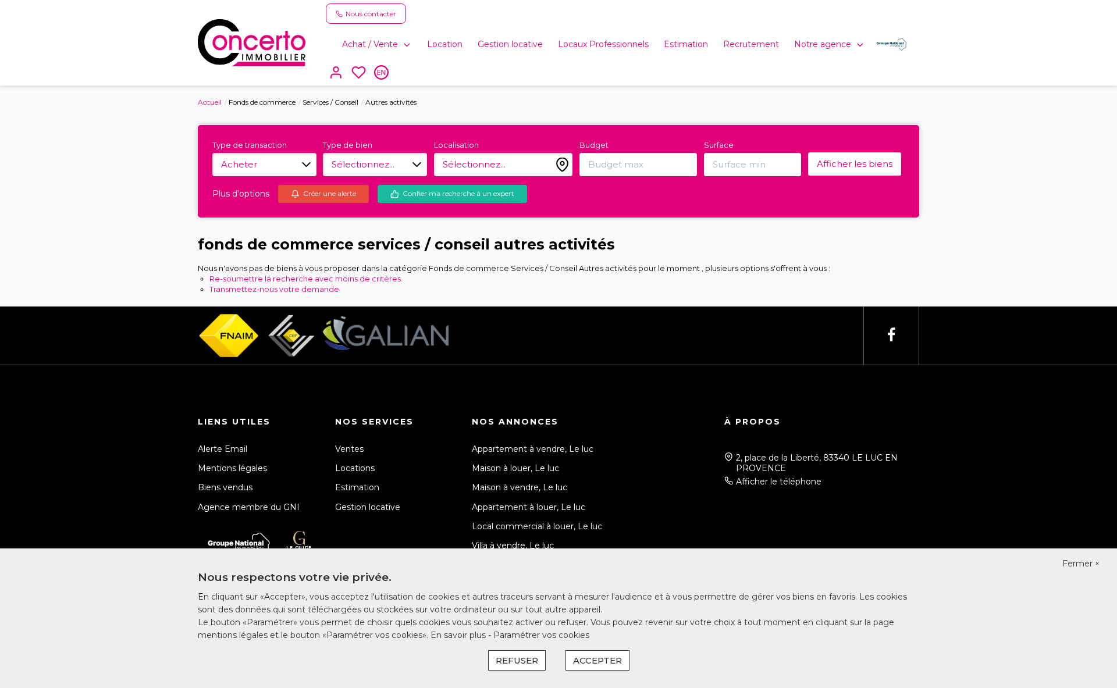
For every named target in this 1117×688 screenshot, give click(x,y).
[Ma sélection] (358, 73)
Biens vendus (225, 487)
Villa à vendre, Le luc (513, 545)
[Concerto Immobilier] (251, 42)
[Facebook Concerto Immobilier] (891, 335)
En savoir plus (459, 635)
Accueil (210, 102)
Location (445, 44)
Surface (719, 144)
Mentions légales (232, 468)
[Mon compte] (336, 73)
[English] (381, 73)
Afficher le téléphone (778, 481)
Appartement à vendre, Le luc (532, 449)
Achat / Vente (370, 44)
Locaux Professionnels (603, 44)
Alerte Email (222, 449)
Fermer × (1081, 563)
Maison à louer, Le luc (515, 468)
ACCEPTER (597, 660)
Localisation (456, 144)
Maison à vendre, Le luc (519, 487)
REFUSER (517, 660)
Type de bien (347, 144)
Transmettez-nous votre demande (274, 289)
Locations (355, 468)
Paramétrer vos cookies (541, 635)
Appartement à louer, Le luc (528, 507)
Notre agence (822, 44)
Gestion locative (510, 44)
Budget (594, 144)
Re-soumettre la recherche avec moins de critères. (306, 278)
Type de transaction (249, 144)
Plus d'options (240, 193)
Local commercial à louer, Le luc (537, 526)
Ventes (349, 449)
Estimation (686, 44)
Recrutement (751, 44)
